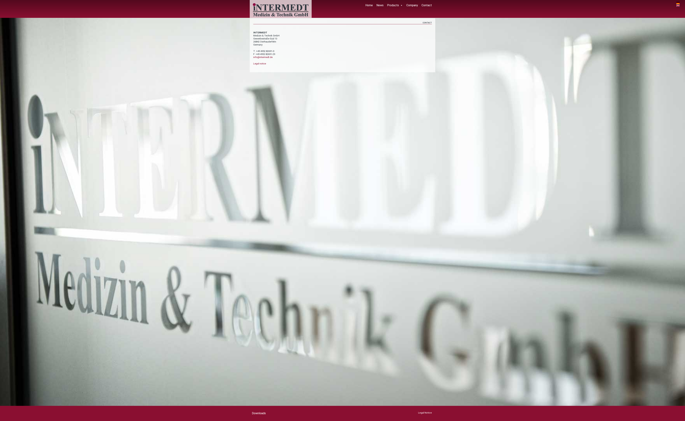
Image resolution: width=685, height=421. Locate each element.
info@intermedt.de (263, 57)
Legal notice (259, 63)
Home (369, 5)
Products (393, 5)
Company (412, 5)
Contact (427, 5)
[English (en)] (678, 5)
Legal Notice (425, 412)
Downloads (259, 413)
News (380, 5)
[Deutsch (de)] (678, 3)
